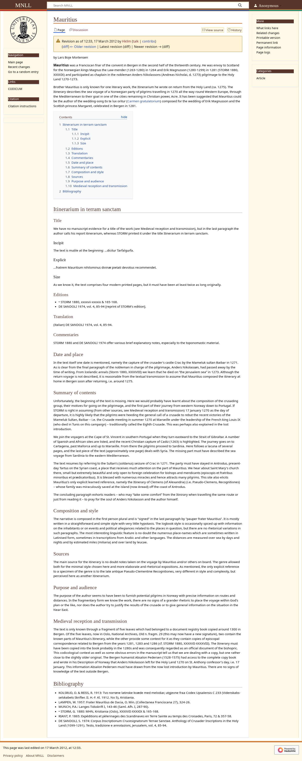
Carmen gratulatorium (143, 101)
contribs (148, 41)
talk (136, 41)
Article (260, 78)
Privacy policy (13, 755)
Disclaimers (55, 755)
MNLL (23, 5)
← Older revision (83, 46)
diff (65, 46)
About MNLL (35, 755)
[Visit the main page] (23, 29)
